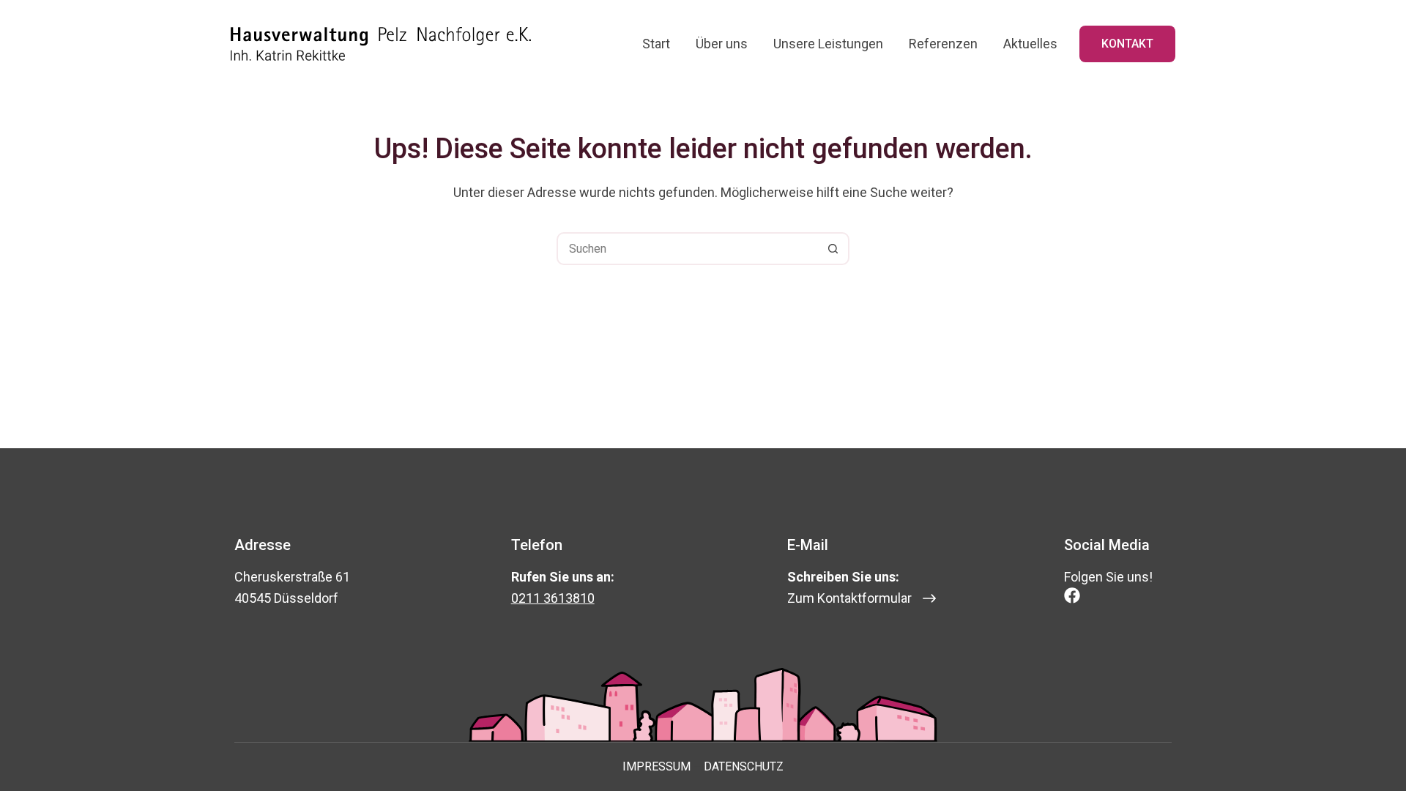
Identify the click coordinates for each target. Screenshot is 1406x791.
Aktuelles (1030, 43)
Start (656, 43)
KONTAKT (1127, 44)
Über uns (722, 43)
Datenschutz (744, 766)
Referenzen (943, 43)
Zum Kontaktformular (849, 598)
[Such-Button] (833, 249)
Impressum (656, 766)
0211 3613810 (553, 598)
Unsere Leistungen (828, 43)
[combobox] (688, 248)
